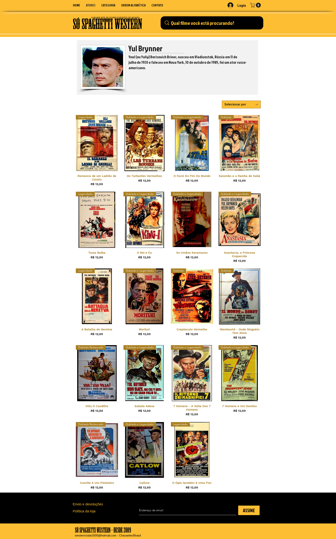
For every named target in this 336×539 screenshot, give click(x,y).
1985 (214, 62)
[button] (108, 5)
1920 (144, 62)
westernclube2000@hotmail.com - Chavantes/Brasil (108, 535)
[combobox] (241, 104)
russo (241, 62)
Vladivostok (204, 56)
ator (233, 62)
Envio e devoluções (88, 504)
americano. (137, 67)
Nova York (176, 62)
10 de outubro (195, 62)
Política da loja (84, 511)
